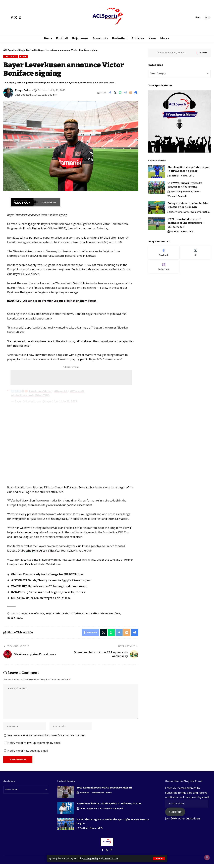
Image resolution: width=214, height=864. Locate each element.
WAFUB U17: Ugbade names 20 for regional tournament (49, 586)
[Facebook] (12, 17)
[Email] (130, 92)
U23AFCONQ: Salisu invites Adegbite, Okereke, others (48, 592)
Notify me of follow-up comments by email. (34, 743)
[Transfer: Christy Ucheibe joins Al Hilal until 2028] (65, 808)
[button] (159, 858)
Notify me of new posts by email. (27, 750)
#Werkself (77, 391)
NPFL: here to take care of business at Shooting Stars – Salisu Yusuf (186, 223)
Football (11, 56)
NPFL (191, 175)
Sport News (47, 202)
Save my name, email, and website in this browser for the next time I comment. (47, 735)
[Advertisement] (71, 377)
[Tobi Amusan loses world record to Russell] (65, 792)
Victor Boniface (110, 613)
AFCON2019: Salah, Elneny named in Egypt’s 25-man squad (51, 580)
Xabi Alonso (15, 618)
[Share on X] (115, 92)
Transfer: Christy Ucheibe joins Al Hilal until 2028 (109, 803)
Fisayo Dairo (23, 90)
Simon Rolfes (90, 613)
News (23, 56)
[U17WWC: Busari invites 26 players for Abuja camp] (156, 187)
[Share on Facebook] (110, 92)
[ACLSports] (107, 18)
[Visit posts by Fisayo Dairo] (8, 93)
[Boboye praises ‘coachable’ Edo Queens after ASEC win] (156, 207)
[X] (16, 17)
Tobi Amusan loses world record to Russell (104, 787)
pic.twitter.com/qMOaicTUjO (30, 395)
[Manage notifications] (207, 857)
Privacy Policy (90, 858)
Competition (97, 792)
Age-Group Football (181, 191)
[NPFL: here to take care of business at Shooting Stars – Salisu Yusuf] (156, 223)
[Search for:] (175, 53)
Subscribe (175, 812)
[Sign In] (6, 17)
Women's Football (177, 196)
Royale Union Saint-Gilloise (63, 613)
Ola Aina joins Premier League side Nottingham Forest (59, 301)
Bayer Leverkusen (32, 613)
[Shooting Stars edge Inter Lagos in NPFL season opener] (156, 171)
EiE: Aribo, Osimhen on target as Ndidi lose (41, 598)
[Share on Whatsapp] (120, 92)
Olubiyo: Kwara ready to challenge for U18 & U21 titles (47, 574)
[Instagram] (20, 17)
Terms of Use (110, 858)
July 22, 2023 (69, 401)
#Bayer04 (61, 391)
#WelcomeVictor (40, 391)
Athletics (84, 792)
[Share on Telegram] (125, 92)
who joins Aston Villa (40, 550)
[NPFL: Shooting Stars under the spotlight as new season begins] (65, 824)
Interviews (176, 212)
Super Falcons (95, 808)
